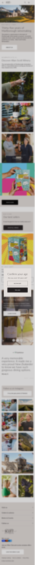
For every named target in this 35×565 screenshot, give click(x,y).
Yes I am (17, 290)
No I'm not (17, 283)
